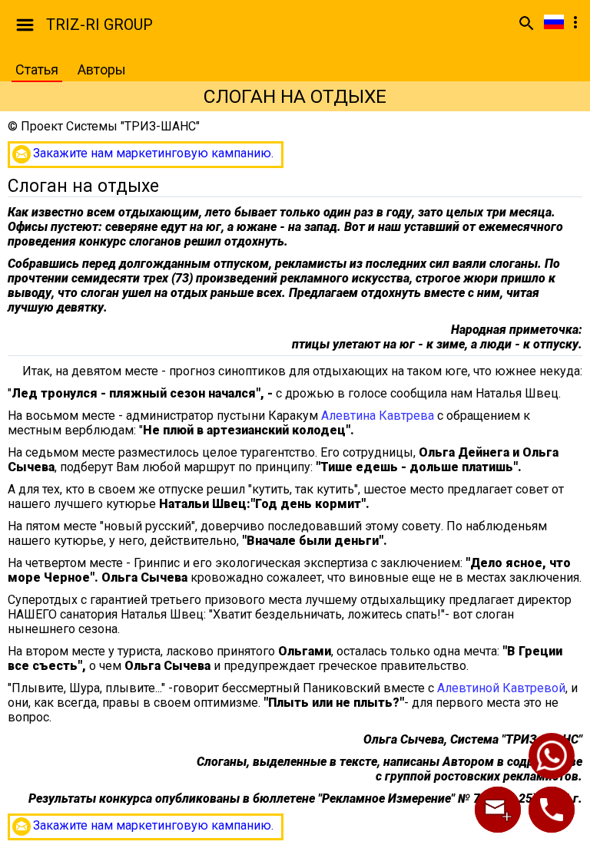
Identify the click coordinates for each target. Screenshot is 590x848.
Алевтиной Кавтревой (501, 688)
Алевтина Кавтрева (377, 415)
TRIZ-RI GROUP (99, 24)
